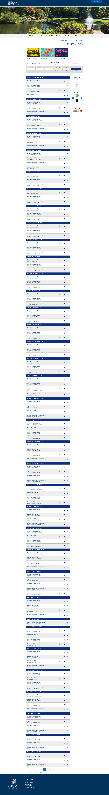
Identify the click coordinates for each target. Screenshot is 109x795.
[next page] (49, 769)
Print (71, 40)
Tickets (67, 35)
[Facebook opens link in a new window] (72, 98)
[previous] (49, 64)
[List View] (39, 63)
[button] (64, 81)
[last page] (52, 769)
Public (77, 84)
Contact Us (28, 788)
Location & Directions (31, 787)
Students (77, 89)
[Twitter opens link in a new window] (77, 100)
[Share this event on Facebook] (59, 81)
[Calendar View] (37, 63)
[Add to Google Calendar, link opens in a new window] (76, 111)
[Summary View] (35, 63)
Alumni (77, 79)
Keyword (49, 67)
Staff (77, 86)
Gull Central (78, 35)
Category (58, 67)
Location (66, 67)
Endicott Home (96, 1)
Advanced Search (76, 70)
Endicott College (13, 3)
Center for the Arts (54, 35)
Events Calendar (42, 35)
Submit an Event (63, 40)
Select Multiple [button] (57, 70)
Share (77, 96)
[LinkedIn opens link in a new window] (81, 98)
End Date (40, 67)
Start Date (31, 67)
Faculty (77, 82)
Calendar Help (79, 40)
